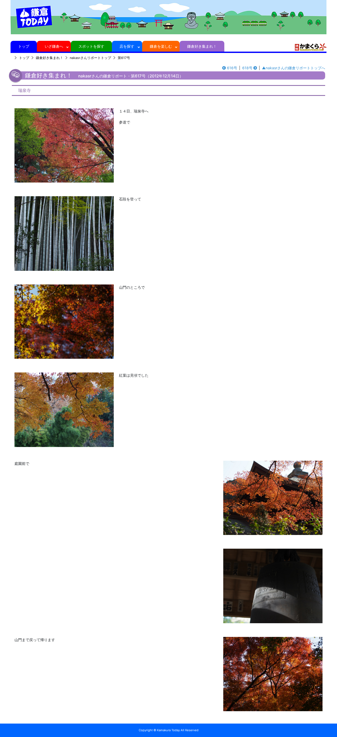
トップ (23, 46)
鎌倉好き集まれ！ (202, 46)
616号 (232, 68)
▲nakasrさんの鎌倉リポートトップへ (293, 68)
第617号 (124, 58)
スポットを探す (91, 46)
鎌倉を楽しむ (161, 46)
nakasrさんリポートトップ (90, 58)
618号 (247, 68)
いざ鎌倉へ (54, 46)
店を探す (126, 46)
